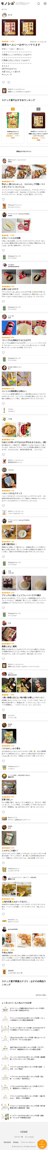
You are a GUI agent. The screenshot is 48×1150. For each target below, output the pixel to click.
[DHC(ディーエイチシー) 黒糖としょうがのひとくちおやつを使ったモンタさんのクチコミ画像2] (28, 27)
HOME (24, 1131)
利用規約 (16, 1142)
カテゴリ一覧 (18, 1137)
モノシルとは (29, 1137)
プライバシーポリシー (28, 1142)
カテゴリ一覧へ (41, 995)
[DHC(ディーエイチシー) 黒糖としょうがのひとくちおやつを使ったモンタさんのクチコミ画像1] (10, 27)
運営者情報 (7, 1142)
